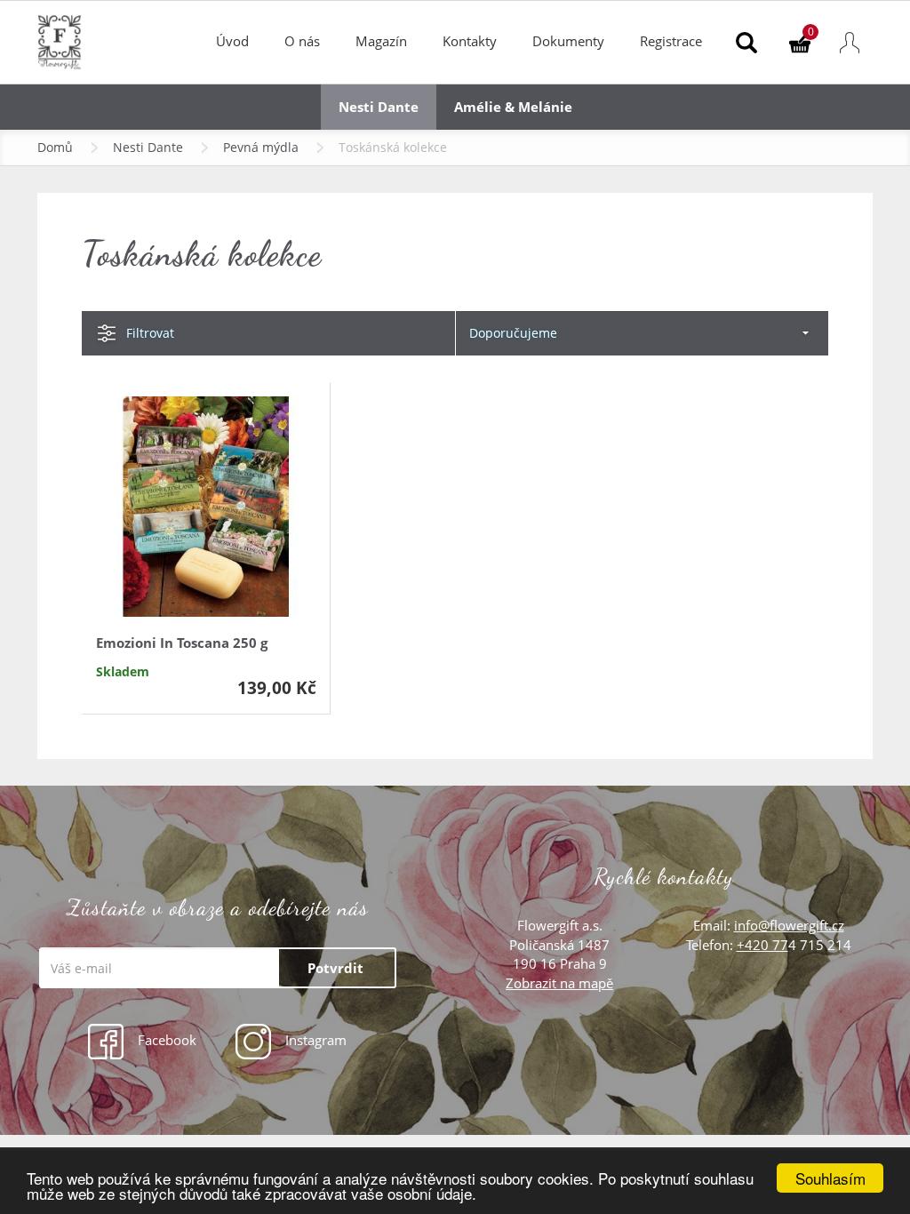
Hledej (746, 42)
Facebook (165, 1040)
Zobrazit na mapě (559, 983)
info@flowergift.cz (789, 925)
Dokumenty (568, 41)
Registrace (671, 41)
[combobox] (642, 333)
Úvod (232, 41)
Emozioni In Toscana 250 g (181, 642)
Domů (55, 147)
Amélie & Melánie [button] (513, 107)
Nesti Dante (148, 147)
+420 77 (762, 945)
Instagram (314, 1040)
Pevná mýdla (261, 147)
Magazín (381, 41)
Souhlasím (830, 1178)
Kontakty (470, 41)
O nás (302, 41)
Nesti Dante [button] (379, 107)
